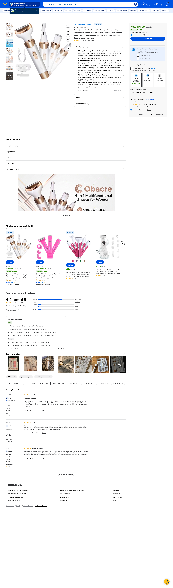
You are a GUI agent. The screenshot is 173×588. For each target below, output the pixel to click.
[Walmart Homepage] (5, 4)
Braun (114, 500)
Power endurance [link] (16, 342)
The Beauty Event (99, 10)
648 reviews (24, 302)
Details (149, 110)
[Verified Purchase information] (43, 394)
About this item (13, 139)
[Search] (135, 4)
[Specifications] (123, 151)
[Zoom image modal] (68, 35)
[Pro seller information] (155, 99)
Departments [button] (8, 10)
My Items (133, 10)
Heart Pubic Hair (65, 493)
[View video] (68, 39)
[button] (145, 4)
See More (65, 215)
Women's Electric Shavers (15, 497)
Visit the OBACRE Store (81, 27)
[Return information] (143, 35)
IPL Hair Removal (118, 497)
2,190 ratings (90, 40)
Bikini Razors (116, 493)
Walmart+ (165, 10)
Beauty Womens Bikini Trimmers (16, 493)
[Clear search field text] (130, 4)
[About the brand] (123, 169)
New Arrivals (87, 10)
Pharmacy (77, 10)
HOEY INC (141, 99)
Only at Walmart (144, 10)
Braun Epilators (64, 497)
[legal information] (146, 32)
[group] (84, 40)
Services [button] (20, 10)
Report (44, 410)
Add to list (141, 114)
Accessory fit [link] (14, 345)
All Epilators (63, 500)
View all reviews (12, 310)
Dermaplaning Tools (13, 500)
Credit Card (155, 10)
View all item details (83, 90)
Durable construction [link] (17, 335)
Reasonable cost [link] (15, 326)
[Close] (37, 11)
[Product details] (123, 146)
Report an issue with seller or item (143, 107)
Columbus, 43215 (141, 89)
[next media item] (68, 48)
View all (122, 354)
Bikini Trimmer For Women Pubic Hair (18, 490)
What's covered (141, 51)
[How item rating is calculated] (25, 306)
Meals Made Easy (122, 10)
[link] (118, 364)
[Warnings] (123, 163)
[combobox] (90, 4)
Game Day (111, 10)
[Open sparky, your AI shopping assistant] (167, 582)
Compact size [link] (14, 329)
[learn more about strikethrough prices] (151, 27)
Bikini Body (116, 490)
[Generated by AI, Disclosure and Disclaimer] (123, 90)
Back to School (46, 10)
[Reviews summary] (86, 40)
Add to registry (159, 114)
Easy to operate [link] (15, 332)
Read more (27, 406)
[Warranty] (123, 157)
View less (59, 348)
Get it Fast (68, 10)
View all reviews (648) (66, 474)
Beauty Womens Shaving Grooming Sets (72, 490)
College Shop (58, 10)
